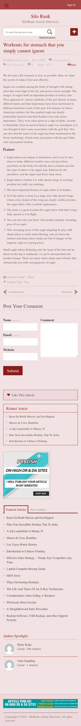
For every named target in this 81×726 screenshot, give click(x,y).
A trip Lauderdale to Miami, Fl (27, 429)
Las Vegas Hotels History (22, 544)
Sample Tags (14, 282)
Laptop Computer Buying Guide (26, 569)
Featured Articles (16, 509)
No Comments (15, 65)
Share (30, 277)
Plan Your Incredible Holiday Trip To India (34, 435)
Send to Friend (15, 277)
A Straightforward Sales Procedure (27, 609)
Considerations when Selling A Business (31, 595)
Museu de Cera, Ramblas (23, 422)
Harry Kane (22, 60)
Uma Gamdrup (26, 661)
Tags (26, 282)
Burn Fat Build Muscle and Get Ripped (32, 416)
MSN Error (13, 575)
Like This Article (23, 395)
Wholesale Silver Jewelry (22, 602)
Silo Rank (40, 16)
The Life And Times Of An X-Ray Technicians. (35, 589)
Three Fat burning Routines (23, 582)
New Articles (38, 509)
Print (73, 65)
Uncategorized (61, 60)
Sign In (71, 5)
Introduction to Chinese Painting (28, 441)
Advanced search (47, 37)
